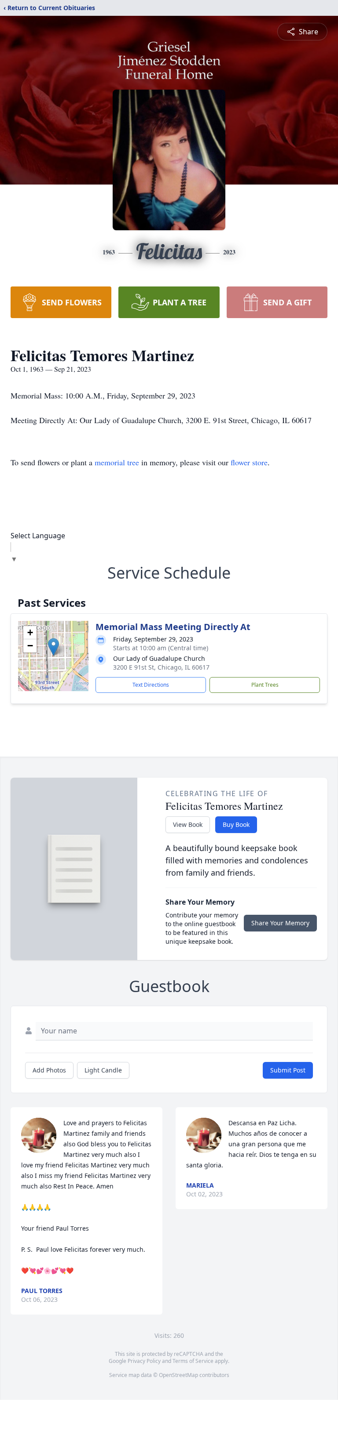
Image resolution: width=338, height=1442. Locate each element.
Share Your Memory (280, 923)
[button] (53, 647)
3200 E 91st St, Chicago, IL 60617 (161, 667)
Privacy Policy (144, 1361)
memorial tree (117, 462)
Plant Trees (265, 684)
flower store (249, 462)
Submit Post (287, 1070)
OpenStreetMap (178, 1375)
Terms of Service (193, 1361)
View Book (187, 824)
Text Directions (150, 684)
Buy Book (236, 824)
